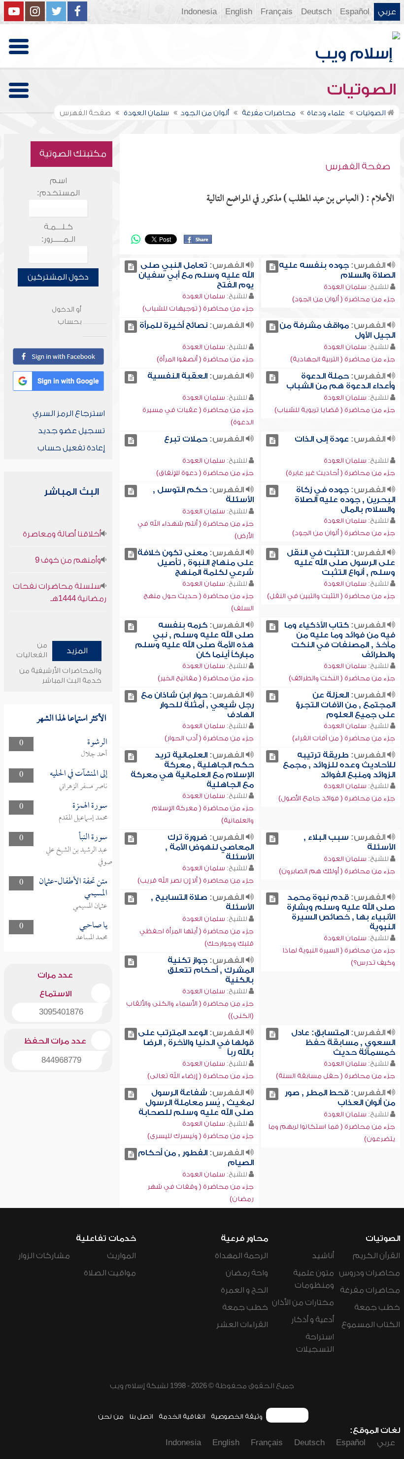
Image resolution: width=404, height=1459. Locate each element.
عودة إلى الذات (322, 439)
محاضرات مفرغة (370, 1290)
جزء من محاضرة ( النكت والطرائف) (342, 678)
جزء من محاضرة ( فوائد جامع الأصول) (336, 798)
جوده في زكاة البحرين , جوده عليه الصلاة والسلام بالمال (345, 499)
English (238, 11)
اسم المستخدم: (58, 186)
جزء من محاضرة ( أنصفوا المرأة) (205, 359)
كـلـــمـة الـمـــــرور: (58, 233)
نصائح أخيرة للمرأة (173, 325)
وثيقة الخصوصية (237, 1416)
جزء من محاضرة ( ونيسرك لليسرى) (200, 1136)
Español (355, 11)
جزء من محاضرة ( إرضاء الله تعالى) (200, 1075)
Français (277, 11)
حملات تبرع (185, 439)
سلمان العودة (345, 286)
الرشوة (97, 742)
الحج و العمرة (244, 1290)
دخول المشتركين (58, 277)
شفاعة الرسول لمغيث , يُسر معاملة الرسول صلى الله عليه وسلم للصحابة (196, 1102)
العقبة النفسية (177, 376)
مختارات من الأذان (303, 1302)
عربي (387, 11)
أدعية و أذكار (312, 1319)
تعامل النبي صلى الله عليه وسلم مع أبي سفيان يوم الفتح (196, 275)
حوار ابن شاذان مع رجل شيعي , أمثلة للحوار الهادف (197, 705)
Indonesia (199, 11)
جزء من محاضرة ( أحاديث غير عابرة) (340, 472)
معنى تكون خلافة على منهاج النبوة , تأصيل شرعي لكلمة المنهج (195, 562)
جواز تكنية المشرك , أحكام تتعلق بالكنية (211, 970)
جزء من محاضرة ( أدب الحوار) (209, 738)
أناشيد (323, 1255)
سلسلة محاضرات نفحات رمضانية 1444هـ (59, 592)
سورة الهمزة (89, 806)
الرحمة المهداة (241, 1255)
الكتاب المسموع (370, 1324)
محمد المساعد (91, 938)
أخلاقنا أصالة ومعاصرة (62, 534)
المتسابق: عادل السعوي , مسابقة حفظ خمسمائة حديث (343, 1042)
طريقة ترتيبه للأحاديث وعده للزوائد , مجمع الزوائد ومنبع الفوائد (339, 765)
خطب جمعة (377, 1307)
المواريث (121, 1255)
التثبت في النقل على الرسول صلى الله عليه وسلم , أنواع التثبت (341, 562)
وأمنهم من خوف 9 (68, 560)
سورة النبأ (93, 837)
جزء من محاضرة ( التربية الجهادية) (342, 359)
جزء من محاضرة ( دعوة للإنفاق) (205, 472)
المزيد (77, 650)
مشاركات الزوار (44, 1255)
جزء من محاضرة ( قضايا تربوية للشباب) (334, 409)
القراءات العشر (242, 1324)
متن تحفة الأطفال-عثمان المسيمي (73, 887)
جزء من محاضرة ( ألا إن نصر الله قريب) (195, 880)
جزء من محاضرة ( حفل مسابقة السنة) (335, 1075)
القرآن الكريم (376, 1255)
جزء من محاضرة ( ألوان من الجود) (343, 299)
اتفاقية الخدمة (182, 1416)
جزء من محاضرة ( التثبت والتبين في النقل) (331, 596)
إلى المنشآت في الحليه (78, 774)
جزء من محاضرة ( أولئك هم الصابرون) (337, 871)
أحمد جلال (94, 754)
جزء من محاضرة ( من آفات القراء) (343, 738)
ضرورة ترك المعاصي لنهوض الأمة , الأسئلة (209, 847)
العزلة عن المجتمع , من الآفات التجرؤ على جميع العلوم (345, 705)
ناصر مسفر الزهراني (83, 786)
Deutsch (316, 11)
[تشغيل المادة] (272, 266)
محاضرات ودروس (369, 1273)
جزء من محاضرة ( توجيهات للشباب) (198, 308)
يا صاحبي (93, 925)
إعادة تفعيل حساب (71, 448)
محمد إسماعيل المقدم (83, 818)
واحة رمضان (247, 1273)
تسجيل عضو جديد (71, 430)
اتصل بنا (141, 1416)
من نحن (111, 1416)
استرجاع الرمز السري (69, 413)
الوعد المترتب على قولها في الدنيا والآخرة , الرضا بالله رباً (196, 1042)
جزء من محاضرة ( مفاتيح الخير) (206, 678)
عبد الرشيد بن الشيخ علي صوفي (79, 856)
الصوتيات (363, 89)
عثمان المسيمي (90, 906)
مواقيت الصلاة (110, 1273)
